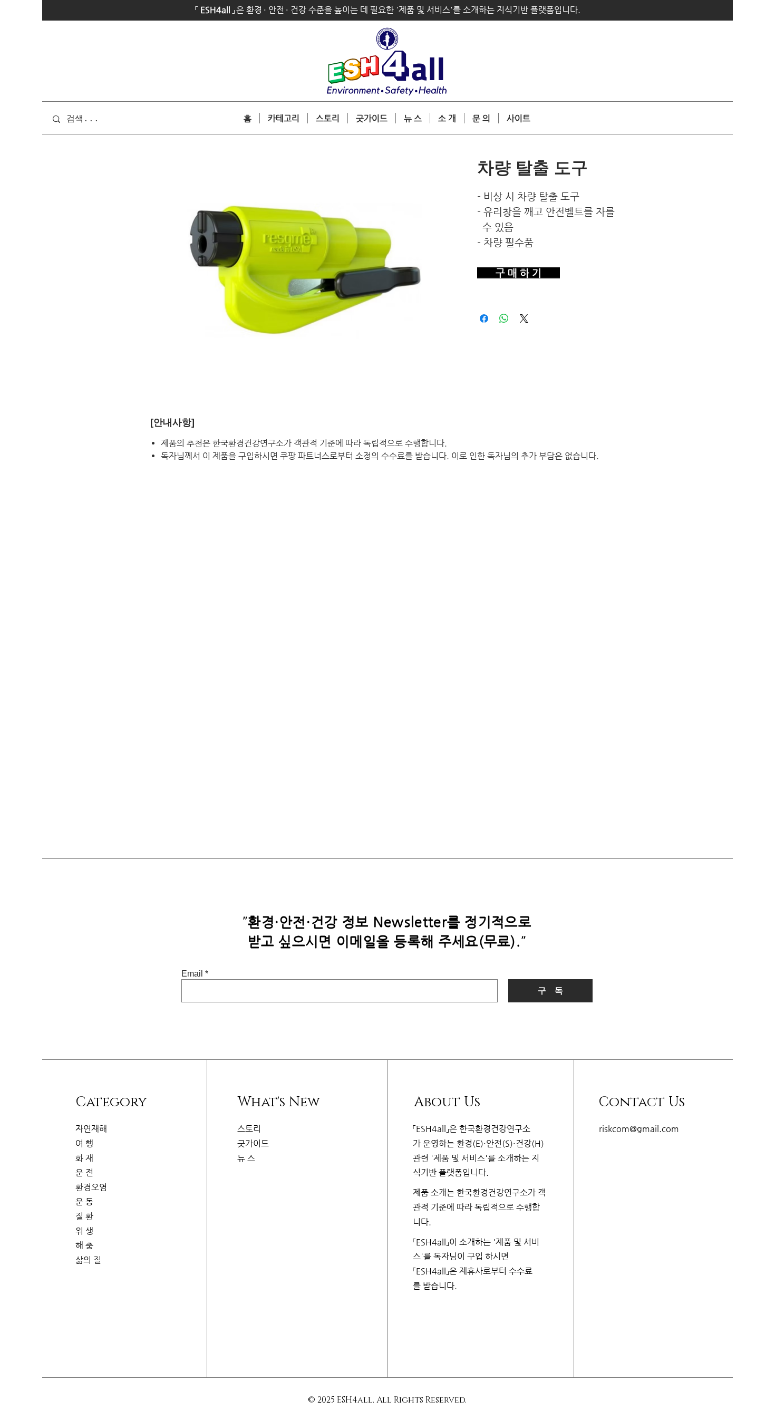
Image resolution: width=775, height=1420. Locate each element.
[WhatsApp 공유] (504, 318)
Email (192, 974)
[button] (518, 118)
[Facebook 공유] (484, 318)
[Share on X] (524, 318)
